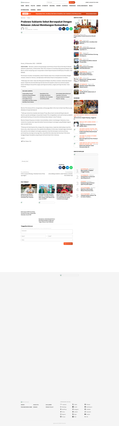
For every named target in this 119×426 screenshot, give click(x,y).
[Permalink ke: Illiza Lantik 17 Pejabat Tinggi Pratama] (86, 160)
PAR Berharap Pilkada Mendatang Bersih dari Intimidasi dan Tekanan (27, 196)
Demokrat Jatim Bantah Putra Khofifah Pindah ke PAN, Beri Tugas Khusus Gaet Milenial (47, 220)
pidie (86, 130)
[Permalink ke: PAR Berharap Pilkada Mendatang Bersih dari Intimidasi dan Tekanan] (29, 188)
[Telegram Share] (67, 28)
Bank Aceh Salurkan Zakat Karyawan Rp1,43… (86, 146)
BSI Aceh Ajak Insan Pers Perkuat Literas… (88, 139)
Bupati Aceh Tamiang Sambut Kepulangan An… (87, 80)
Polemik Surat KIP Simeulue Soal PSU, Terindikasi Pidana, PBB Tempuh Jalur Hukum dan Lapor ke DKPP (46, 197)
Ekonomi (82, 115)
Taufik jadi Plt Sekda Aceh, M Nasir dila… (87, 92)
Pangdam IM (82, 130)
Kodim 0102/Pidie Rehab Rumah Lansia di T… (88, 132)
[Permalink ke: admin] (22, 28)
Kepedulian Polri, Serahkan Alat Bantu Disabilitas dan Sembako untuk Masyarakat (46, 13)
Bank (83, 135)
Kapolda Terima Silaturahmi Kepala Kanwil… (87, 86)
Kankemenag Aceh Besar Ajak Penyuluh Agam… (87, 183)
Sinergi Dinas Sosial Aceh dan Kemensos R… (88, 177)
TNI (91, 130)
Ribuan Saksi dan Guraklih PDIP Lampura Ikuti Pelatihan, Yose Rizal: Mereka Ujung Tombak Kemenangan (64, 197)
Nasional (92, 128)
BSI (85, 135)
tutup (61, 404)
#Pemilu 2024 (25, 161)
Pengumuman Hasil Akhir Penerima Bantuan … (86, 67)
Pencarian (72, 2)
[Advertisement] (47, 150)
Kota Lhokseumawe (85, 187)
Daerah (89, 121)
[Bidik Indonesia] (25, 2)
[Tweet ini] (63, 28)
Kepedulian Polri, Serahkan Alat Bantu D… (88, 42)
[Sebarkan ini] (60, 28)
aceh (75, 34)
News (77, 34)
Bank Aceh (81, 121)
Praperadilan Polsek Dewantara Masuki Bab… (85, 36)
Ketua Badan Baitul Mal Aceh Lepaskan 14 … (87, 48)
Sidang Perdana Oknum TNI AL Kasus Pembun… (88, 196)
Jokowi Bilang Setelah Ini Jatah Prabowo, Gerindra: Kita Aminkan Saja (60, 173)
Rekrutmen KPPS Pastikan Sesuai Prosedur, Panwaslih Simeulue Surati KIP (28, 213)
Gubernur (86, 115)
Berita (77, 115)
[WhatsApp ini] (71, 28)
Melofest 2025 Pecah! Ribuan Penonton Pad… (87, 189)
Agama (80, 142)
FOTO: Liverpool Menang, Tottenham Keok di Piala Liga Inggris (33, 173)
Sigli (89, 130)
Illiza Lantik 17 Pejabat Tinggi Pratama (87, 171)
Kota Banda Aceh (83, 71)
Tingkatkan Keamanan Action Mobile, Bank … (87, 125)
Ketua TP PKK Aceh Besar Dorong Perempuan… (88, 55)
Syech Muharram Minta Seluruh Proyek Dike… (88, 61)
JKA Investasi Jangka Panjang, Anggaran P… (85, 118)
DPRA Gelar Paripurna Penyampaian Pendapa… (86, 73)
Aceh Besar (83, 181)
